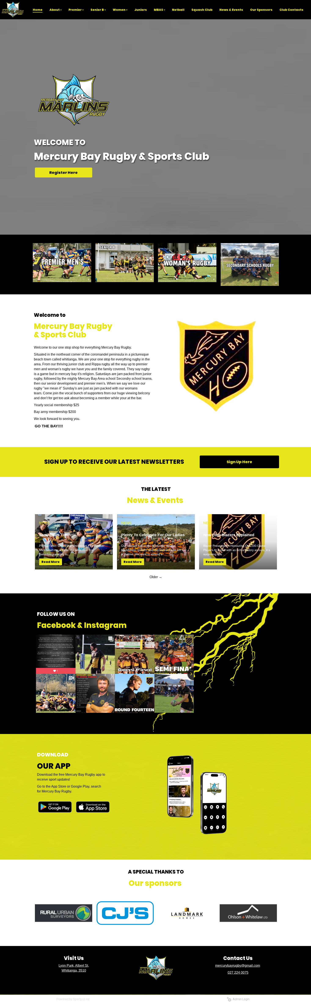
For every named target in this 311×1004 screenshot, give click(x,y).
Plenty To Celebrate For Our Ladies (153, 535)
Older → (156, 577)
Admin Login (240, 999)
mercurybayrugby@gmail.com (237, 965)
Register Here (63, 172)
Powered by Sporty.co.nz (72, 999)
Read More (50, 562)
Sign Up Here (239, 461)
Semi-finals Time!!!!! (57, 535)
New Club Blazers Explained (228, 535)
